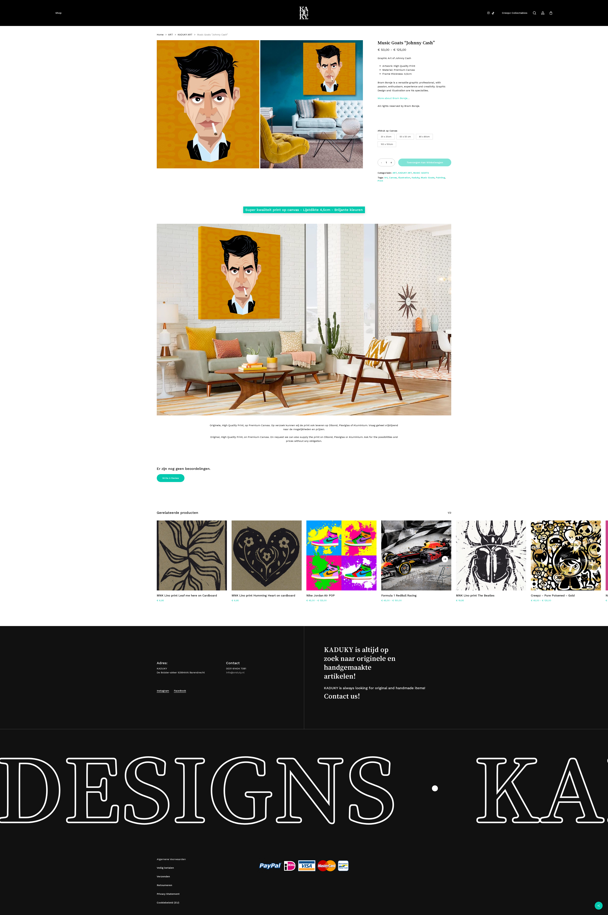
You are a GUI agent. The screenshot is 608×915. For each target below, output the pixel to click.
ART (170, 34)
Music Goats (427, 177)
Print (380, 180)
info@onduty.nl (235, 672)
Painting (440, 177)
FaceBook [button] (180, 690)
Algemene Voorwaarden (171, 859)
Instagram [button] (163, 690)
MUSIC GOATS (421, 173)
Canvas (393, 177)
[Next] (445, 559)
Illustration (404, 177)
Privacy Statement (168, 893)
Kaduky (415, 177)
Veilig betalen (165, 867)
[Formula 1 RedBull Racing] (416, 555)
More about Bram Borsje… (394, 98)
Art (386, 177)
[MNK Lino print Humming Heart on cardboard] (267, 555)
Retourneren (164, 885)
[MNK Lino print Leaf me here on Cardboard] (192, 555)
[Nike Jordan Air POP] (341, 555)
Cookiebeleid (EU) (168, 902)
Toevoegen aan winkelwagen (425, 162)
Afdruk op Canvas (387, 130)
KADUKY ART (185, 34)
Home (160, 34)
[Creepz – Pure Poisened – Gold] (566, 555)
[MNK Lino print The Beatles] (491, 555)
